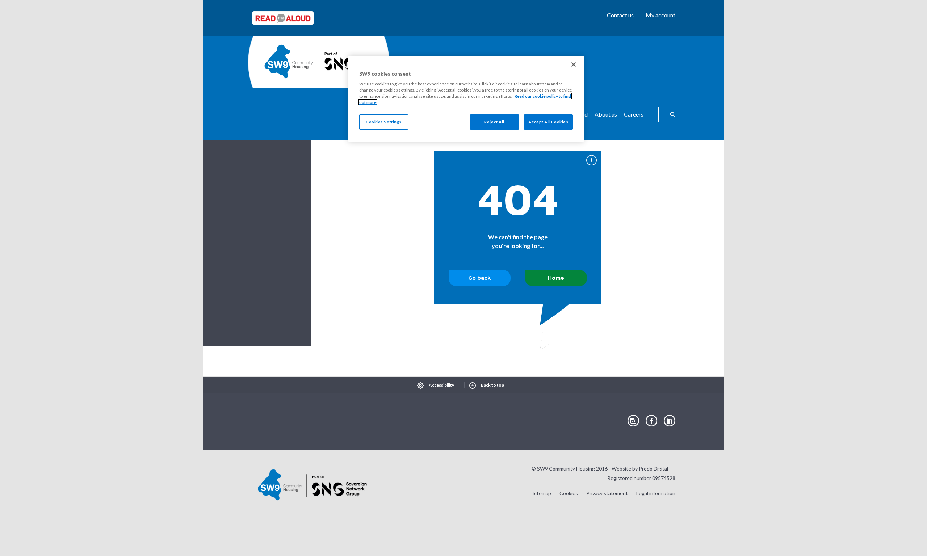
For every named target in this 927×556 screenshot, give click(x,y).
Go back (479, 278)
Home (556, 278)
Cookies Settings (384, 121)
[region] (466, 99)
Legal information (655, 493)
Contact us (620, 15)
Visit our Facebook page (651, 421)
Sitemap (542, 493)
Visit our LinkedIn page (669, 421)
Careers (633, 114)
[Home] (288, 61)
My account (660, 15)
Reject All (494, 121)
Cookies (568, 493)
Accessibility (441, 385)
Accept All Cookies (548, 121)
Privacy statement (607, 493)
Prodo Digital (653, 469)
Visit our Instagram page (633, 421)
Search (670, 114)
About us (606, 114)
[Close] (574, 64)
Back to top (492, 385)
